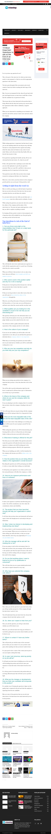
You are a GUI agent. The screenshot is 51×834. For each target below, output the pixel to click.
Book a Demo (15, 4)
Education (6, 33)
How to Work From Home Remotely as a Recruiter (17, 776)
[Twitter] (6, 63)
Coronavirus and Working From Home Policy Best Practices (6, 776)
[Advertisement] (33, 8)
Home (3, 36)
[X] (1, 417)
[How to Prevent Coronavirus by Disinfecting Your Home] (28, 771)
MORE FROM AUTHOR (17, 743)
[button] (47, 30)
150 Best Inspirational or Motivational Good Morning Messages (28, 797)
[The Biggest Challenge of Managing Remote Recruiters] (17, 759)
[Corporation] (28, 749)
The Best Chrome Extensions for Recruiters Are (26, 764)
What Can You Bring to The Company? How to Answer (28, 802)
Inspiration (40, 30)
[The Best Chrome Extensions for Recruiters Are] (28, 759)
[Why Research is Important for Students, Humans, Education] (20, 807)
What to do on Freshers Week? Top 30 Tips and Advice (8, 727)
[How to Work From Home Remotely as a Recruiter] (17, 771)
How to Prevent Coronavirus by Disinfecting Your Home (27, 776)
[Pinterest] (9, 63)
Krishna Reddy (6, 60)
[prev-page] (3, 779)
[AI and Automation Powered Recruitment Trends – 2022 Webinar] (7, 759)
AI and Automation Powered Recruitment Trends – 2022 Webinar (6, 764)
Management (27, 30)
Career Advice (7, 30)
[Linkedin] (45, 4)
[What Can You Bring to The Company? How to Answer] (20, 802)
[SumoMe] (1, 423)
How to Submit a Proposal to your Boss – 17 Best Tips (26, 727)
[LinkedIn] (1, 420)
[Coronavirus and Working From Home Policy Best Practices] (7, 771)
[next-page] (5, 779)
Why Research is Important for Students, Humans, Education (28, 807)
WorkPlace (34, 30)
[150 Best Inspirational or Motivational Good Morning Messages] (20, 797)
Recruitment (20, 30)
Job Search (14, 30)
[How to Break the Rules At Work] (17, 749)
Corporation (25, 753)
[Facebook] (43, 4)
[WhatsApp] (12, 63)
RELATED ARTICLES (7, 743)
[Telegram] (48, 4)
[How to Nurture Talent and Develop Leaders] (7, 749)
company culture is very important (20, 337)
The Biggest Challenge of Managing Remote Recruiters (17, 764)
